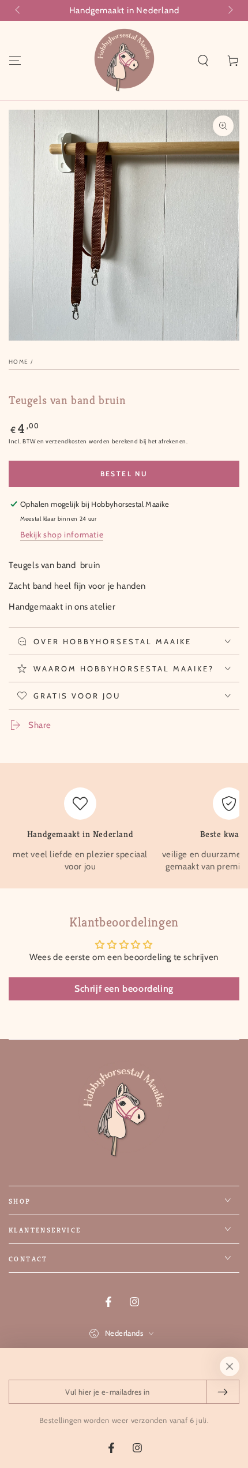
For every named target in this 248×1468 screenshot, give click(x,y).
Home (18, 361)
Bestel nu (124, 473)
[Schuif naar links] (18, 10)
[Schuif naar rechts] (229, 10)
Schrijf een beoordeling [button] (124, 988)
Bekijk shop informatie (61, 534)
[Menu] (15, 60)
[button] (203, 60)
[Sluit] (229, 1366)
